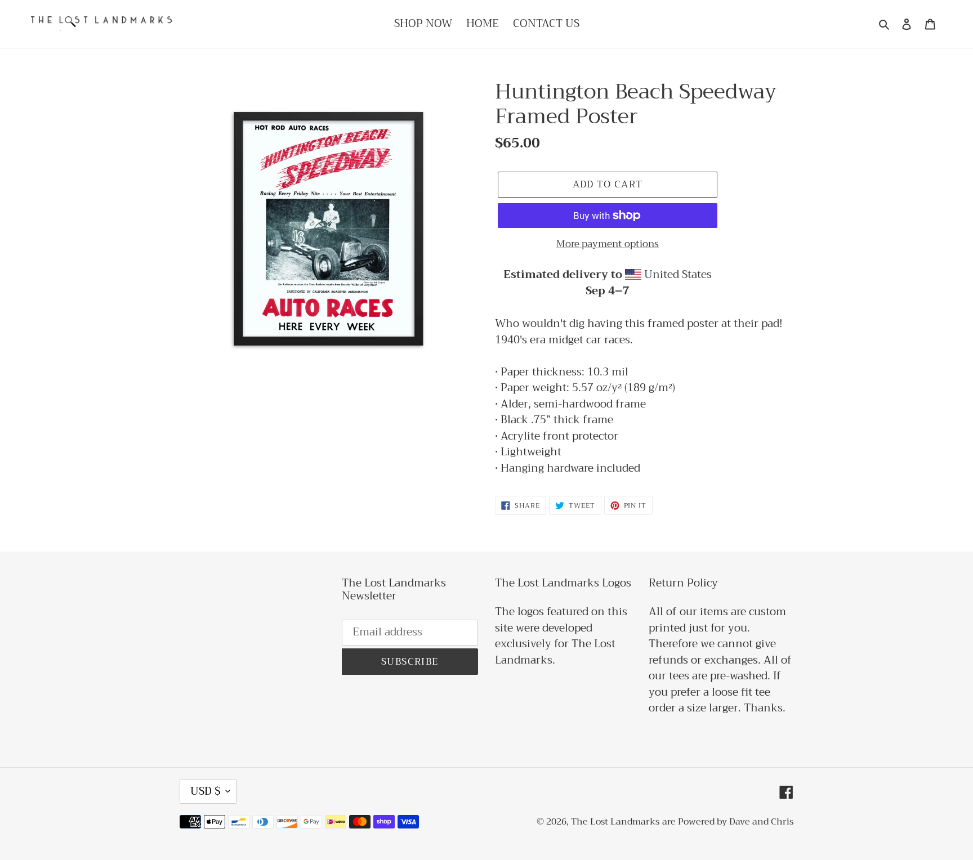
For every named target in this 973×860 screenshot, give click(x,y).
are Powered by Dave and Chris (727, 822)
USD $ (205, 791)
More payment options (607, 244)
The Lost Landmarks (615, 822)
